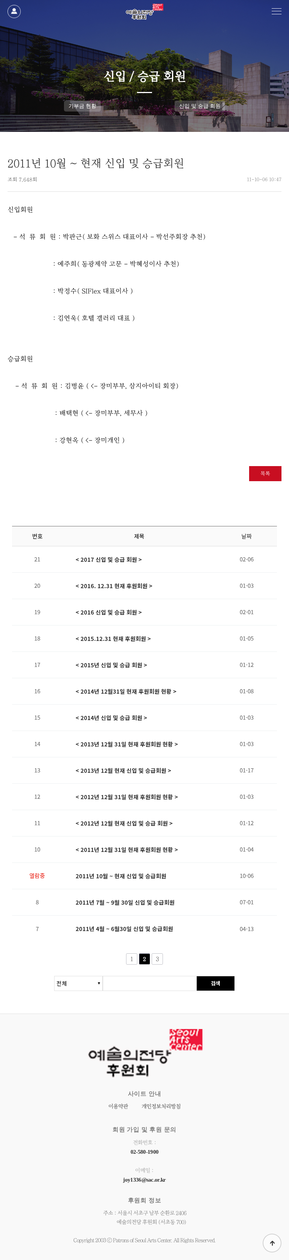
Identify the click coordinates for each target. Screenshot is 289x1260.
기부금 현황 (82, 106)
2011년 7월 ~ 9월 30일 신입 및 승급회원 (125, 902)
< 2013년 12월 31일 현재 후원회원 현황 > (127, 744)
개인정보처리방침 (161, 1106)
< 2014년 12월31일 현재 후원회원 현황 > (126, 691)
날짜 (246, 536)
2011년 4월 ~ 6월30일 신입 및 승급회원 (124, 929)
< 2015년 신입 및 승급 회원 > (111, 665)
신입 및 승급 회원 (200, 106)
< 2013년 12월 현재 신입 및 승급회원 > (123, 770)
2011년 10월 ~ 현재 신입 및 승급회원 (121, 876)
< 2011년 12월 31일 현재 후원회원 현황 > (127, 850)
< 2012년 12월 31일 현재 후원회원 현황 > (127, 797)
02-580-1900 (144, 1152)
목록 (265, 473)
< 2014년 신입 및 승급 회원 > (111, 718)
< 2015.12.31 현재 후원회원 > (113, 639)
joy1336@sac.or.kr (144, 1180)
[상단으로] (272, 1243)
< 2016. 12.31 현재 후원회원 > (114, 586)
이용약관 (118, 1106)
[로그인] (14, 11)
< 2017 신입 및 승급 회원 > (109, 559)
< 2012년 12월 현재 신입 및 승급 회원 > (124, 823)
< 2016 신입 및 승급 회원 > (109, 612)
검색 (216, 983)
